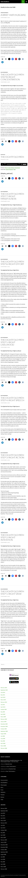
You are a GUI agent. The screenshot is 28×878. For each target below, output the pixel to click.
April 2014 (3, 697)
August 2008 (3, 733)
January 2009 (3, 721)
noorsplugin (16, 875)
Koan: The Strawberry (11, 766)
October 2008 (4, 728)
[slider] (25, 164)
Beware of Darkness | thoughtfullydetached (10, 760)
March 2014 (3, 699)
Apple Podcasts (9, 169)
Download (17, 167)
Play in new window (9, 167)
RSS (14, 169)
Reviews (2, 797)
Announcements (4, 12)
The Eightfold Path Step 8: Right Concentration (12, 77)
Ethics (2, 787)
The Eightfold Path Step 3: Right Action (12, 456)
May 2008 (3, 741)
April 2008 (3, 743)
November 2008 (4, 726)
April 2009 (3, 714)
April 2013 (3, 707)
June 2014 (3, 692)
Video (2, 799)
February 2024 (4, 687)
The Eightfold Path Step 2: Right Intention (12, 537)
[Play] (2, 164)
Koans (2, 789)
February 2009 (4, 719)
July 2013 (3, 704)
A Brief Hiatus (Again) (13, 15)
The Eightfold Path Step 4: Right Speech (12, 399)
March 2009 (3, 716)
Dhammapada (4, 785)
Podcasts (3, 154)
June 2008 (3, 738)
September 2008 (4, 731)
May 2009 (3, 711)
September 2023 (4, 690)
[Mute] (21, 164)
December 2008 (4, 724)
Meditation (3, 792)
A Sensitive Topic (8, 764)
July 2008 (3, 736)
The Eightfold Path (12, 156)
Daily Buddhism (5, 1)
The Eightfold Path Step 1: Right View (12, 592)
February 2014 (4, 702)
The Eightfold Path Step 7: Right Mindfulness (12, 196)
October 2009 (4, 709)
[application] (14, 164)
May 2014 (3, 694)
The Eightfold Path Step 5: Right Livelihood (12, 342)
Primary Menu (26, 1)
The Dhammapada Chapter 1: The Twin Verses (11, 761)
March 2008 (3, 745)
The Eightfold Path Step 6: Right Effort (12, 262)
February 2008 (4, 748)
